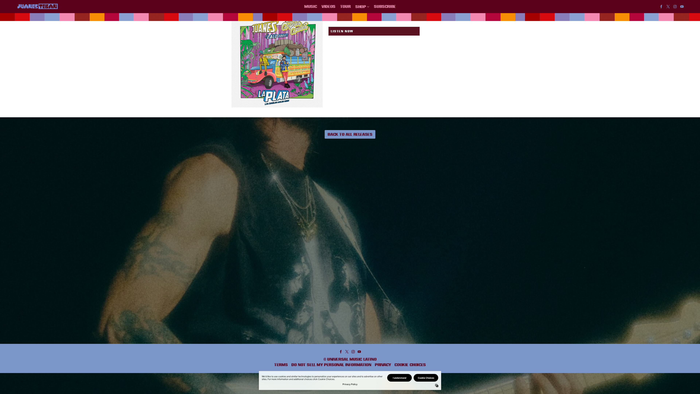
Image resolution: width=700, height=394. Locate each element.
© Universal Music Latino (350, 359)
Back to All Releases (350, 134)
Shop (360, 6)
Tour (345, 6)
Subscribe (385, 6)
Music (310, 6)
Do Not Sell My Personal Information (331, 364)
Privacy (383, 364)
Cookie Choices (410, 364)
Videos (328, 6)
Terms (281, 364)
